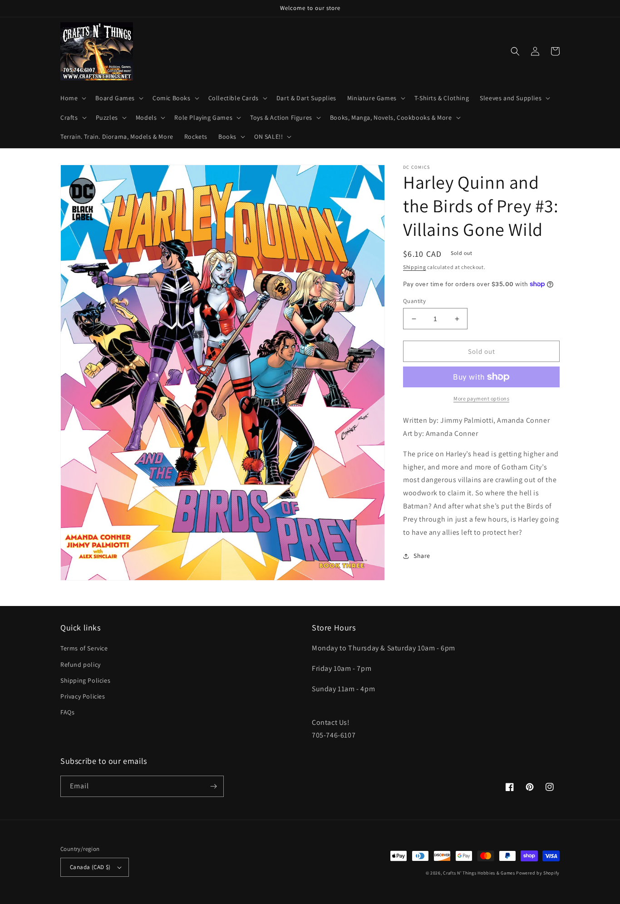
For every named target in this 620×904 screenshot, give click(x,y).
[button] (72, 98)
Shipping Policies (85, 680)
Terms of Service (84, 648)
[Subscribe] (213, 786)
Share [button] (421, 556)
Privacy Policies (82, 696)
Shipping (414, 267)
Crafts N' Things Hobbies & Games (479, 873)
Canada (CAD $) (90, 867)
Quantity (414, 301)
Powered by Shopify (538, 873)
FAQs (67, 712)
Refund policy (80, 664)
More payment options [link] (481, 398)
